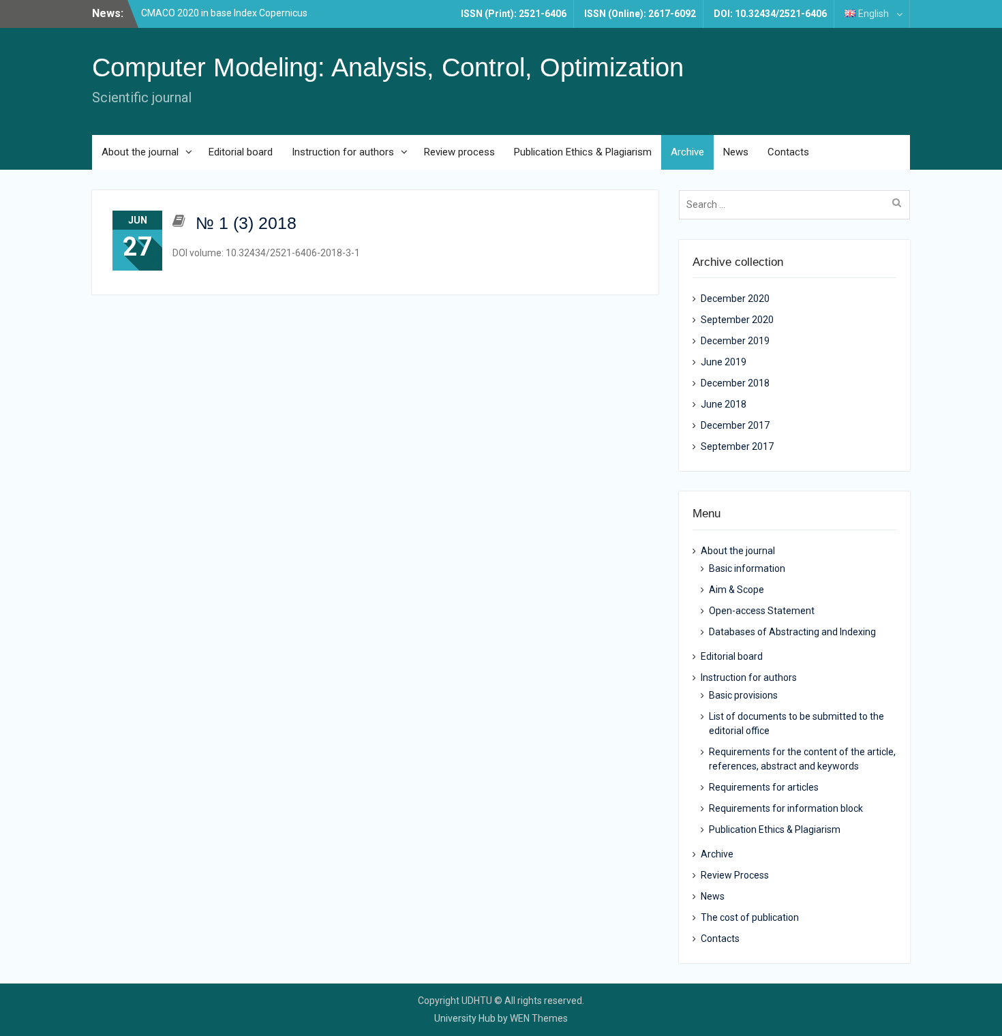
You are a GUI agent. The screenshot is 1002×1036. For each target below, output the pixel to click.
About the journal (140, 152)
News (735, 152)
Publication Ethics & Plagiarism (583, 152)
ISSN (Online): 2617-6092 (640, 13)
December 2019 (735, 340)
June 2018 (723, 404)
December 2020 (735, 298)
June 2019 (723, 361)
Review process (459, 152)
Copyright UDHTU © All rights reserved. (501, 1000)
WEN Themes (539, 1018)
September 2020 (737, 319)
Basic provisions (743, 695)
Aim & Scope (736, 589)
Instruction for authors (343, 152)
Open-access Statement (762, 610)
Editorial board (241, 152)
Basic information (747, 568)
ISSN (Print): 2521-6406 (513, 13)
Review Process (735, 875)
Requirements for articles (764, 787)
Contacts (788, 152)
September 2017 (737, 446)
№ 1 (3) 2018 (246, 222)
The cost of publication (750, 917)
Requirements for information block (786, 808)
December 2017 (735, 425)
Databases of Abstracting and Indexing (792, 631)
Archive (687, 152)
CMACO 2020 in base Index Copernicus (224, 12)
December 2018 (735, 383)
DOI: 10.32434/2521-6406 (770, 13)
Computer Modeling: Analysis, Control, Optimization (388, 67)
